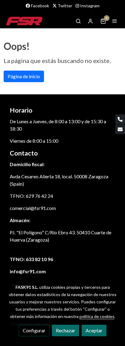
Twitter (64, 5)
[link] (24, 21)
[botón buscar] (78, 21)
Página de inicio (24, 76)
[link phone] (120, 119)
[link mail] (120, 129)
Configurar (34, 330)
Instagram (89, 5)
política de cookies (96, 316)
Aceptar (94, 330)
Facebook (39, 5)
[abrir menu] (114, 21)
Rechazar (65, 330)
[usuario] (90, 21)
